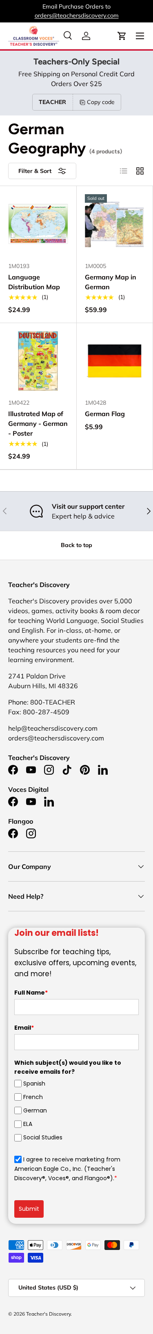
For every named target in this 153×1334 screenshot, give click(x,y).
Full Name (31, 992)
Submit (29, 1209)
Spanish (34, 1083)
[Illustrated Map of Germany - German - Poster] (38, 361)
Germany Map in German (110, 282)
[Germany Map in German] (115, 224)
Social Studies (42, 1137)
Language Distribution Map (34, 282)
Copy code (101, 102)
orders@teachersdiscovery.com (77, 15)
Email (24, 1028)
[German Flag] (115, 361)
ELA (27, 1124)
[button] (122, 36)
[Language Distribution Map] (38, 224)
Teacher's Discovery (48, 1314)
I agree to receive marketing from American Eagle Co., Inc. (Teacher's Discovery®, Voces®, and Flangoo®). (67, 1169)
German (35, 1110)
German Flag (105, 414)
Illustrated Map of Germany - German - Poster (38, 423)
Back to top (76, 545)
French (33, 1097)
